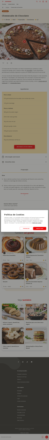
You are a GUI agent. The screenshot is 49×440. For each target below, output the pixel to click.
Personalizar (26, 228)
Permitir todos (39, 228)
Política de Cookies (36, 223)
